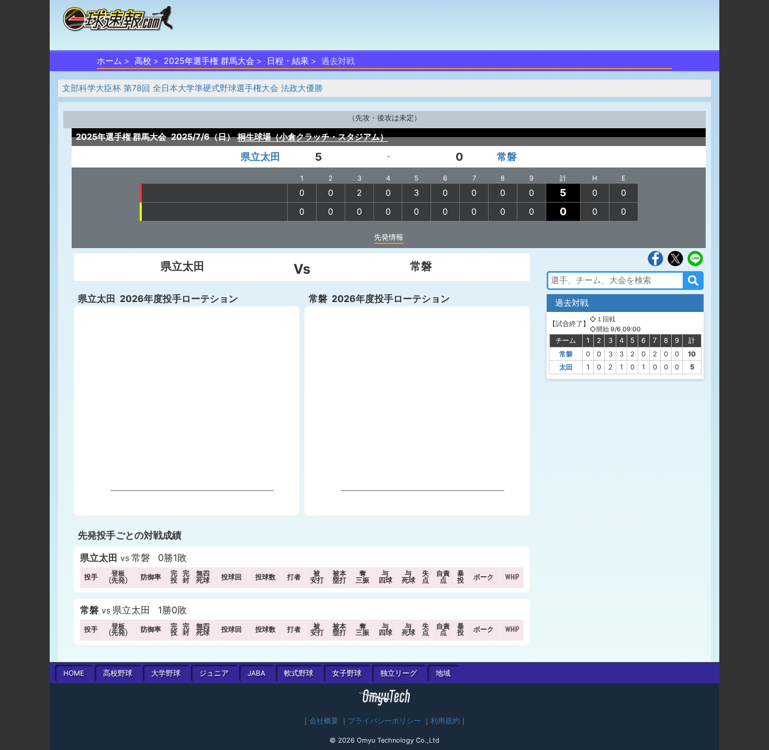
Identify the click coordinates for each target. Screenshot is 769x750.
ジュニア (214, 673)
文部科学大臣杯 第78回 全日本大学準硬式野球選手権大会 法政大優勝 (192, 88)
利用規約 (445, 721)
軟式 (298, 673)
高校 (142, 60)
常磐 (507, 156)
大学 (165, 673)
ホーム (109, 60)
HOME (73, 673)
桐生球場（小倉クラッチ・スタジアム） (313, 136)
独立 (398, 673)
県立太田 (260, 156)
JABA (256, 673)
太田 (566, 367)
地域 (443, 673)
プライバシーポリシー (384, 721)
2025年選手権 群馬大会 (209, 60)
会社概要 (323, 721)
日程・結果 (288, 60)
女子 (346, 673)
